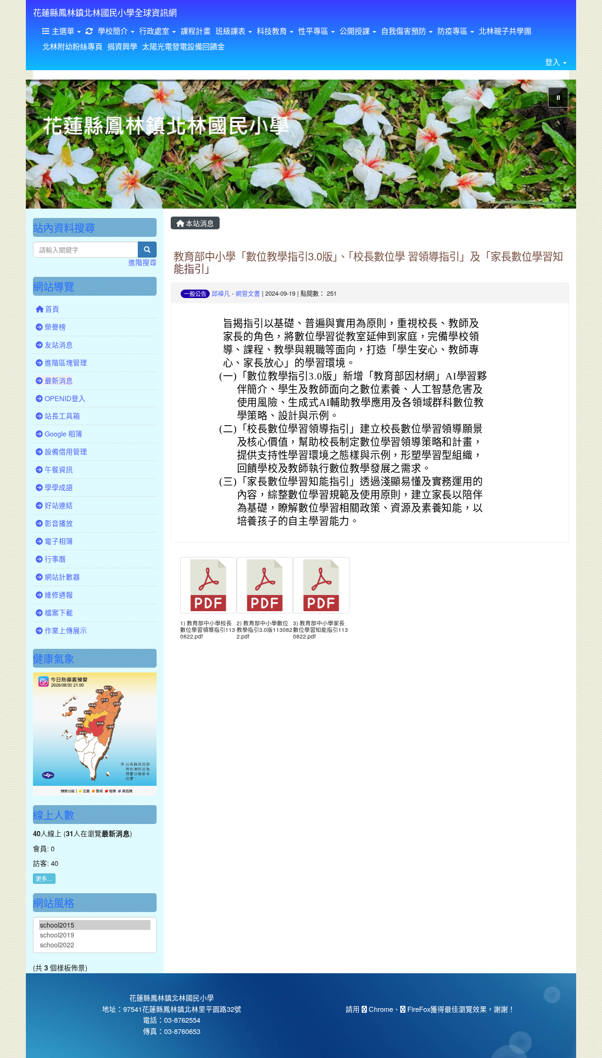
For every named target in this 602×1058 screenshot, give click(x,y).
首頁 (51, 309)
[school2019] (94, 935)
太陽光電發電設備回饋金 (183, 46)
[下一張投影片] (553, 146)
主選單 (63, 30)
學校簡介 (114, 30)
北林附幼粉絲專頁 (72, 46)
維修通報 (58, 594)
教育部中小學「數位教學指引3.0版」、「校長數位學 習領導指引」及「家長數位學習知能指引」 (368, 262)
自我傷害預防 (404, 30)
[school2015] (94, 925)
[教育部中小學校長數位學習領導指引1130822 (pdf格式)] (208, 585)
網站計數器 (61, 576)
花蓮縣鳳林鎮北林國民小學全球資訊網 (105, 12)
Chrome (380, 1009)
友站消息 (58, 344)
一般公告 (195, 294)
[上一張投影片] (48, 146)
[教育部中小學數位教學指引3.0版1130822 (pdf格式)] (265, 585)
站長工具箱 (61, 415)
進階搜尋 (142, 262)
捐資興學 (122, 46)
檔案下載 (58, 612)
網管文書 (248, 293)
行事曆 (54, 559)
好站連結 (58, 505)
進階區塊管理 (65, 362)
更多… (44, 878)
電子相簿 (58, 541)
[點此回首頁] (301, 144)
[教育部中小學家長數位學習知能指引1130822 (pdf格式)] (321, 585)
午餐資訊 (58, 469)
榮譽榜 (54, 326)
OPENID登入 (64, 398)
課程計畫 (196, 30)
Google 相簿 (62, 433)
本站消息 (199, 223)
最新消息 (58, 380)
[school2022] (94, 945)
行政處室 (155, 30)
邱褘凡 (221, 293)
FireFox (417, 1009)
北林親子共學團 (505, 30)
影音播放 (58, 523)
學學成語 (58, 487)
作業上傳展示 (65, 630)
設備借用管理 (65, 451)
